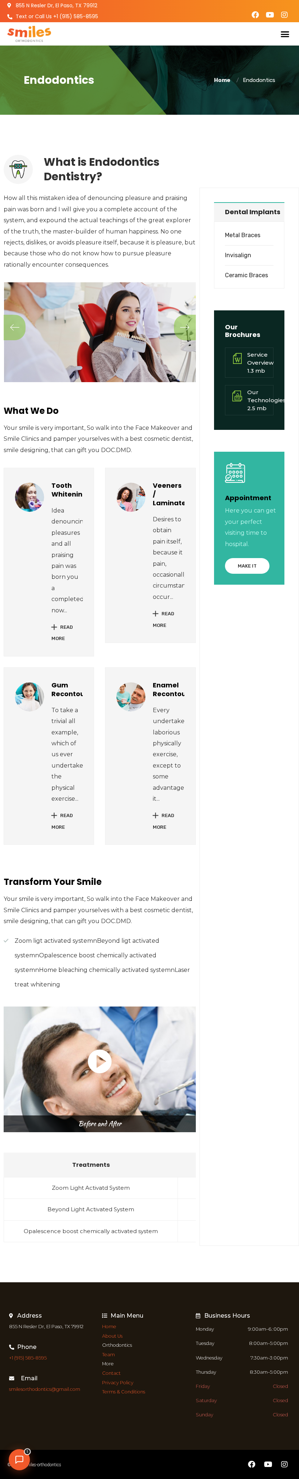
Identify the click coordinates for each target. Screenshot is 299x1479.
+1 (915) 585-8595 (28, 1358)
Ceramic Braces (246, 275)
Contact (111, 1373)
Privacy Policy (117, 1382)
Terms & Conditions (123, 1391)
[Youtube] (270, 15)
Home (223, 80)
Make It (247, 566)
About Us (112, 1336)
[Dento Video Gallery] (100, 1061)
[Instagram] (284, 15)
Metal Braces (242, 235)
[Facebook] (255, 15)
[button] (285, 34)
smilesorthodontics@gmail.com (44, 1389)
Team (108, 1354)
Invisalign (238, 255)
